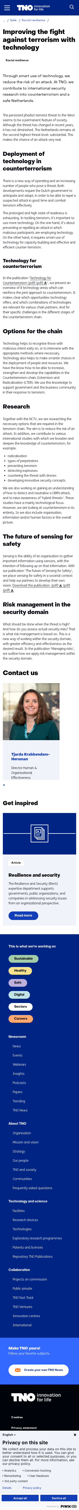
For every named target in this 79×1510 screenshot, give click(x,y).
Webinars (19, 1064)
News (17, 1046)
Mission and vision (26, 1142)
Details (6, 1487)
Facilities (19, 1211)
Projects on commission (30, 1279)
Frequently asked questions (32, 1188)
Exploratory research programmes (37, 1238)
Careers (20, 1019)
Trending (19, 1101)
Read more (23, 917)
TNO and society (24, 1170)
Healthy (20, 970)
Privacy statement (24, 1428)
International (22, 1325)
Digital (19, 994)
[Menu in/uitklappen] (7, 7)
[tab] (4, 785)
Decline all (59, 1498)
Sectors (20, 1006)
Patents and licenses (28, 1247)
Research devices (25, 1220)
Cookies (17, 1417)
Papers (17, 1092)
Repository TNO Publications (33, 1257)
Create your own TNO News (43, 1370)
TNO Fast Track (23, 1298)
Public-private (22, 1288)
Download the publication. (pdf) (37, 585)
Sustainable (23, 958)
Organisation (22, 1133)
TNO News (20, 1110)
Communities (22, 1179)
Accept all (20, 1498)
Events (17, 1055)
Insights (19, 1074)
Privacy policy (32, 1487)
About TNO (17, 1123)
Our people (21, 1161)
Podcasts (19, 1083)
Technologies (22, 1229)
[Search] (72, 7)
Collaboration (19, 1270)
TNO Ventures (22, 1307)
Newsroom (17, 1037)
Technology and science (28, 1201)
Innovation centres (26, 1316)
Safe (17, 982)
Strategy (19, 1151)
